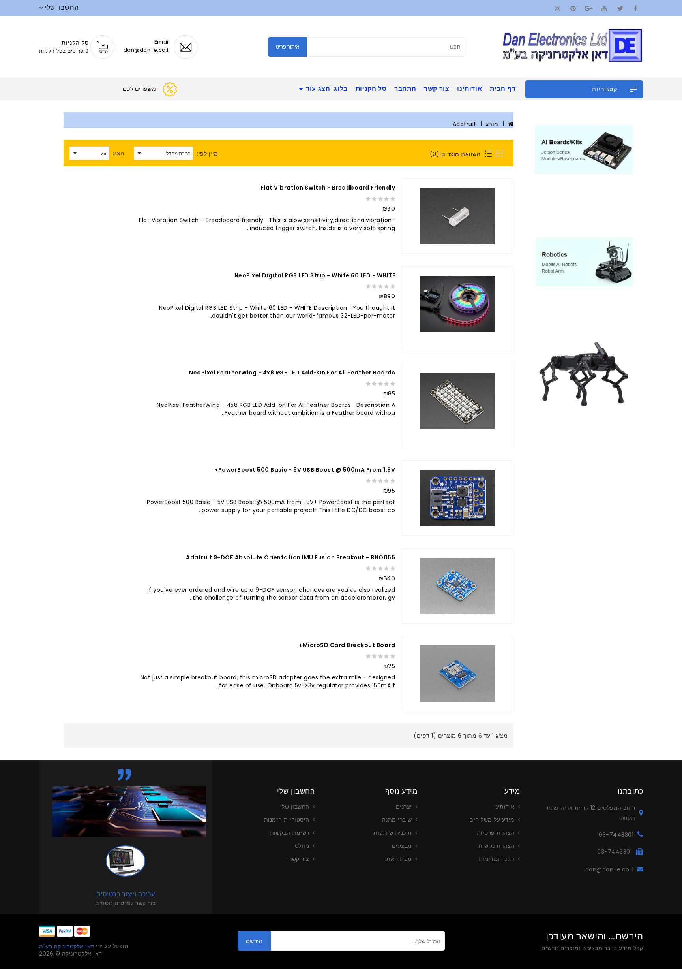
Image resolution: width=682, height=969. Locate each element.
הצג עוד (318, 88)
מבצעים (402, 845)
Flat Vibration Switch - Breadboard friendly (327, 188)
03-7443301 (616, 834)
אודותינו (469, 88)
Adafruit (464, 124)
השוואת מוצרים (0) (455, 154)
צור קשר (436, 88)
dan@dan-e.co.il (609, 869)
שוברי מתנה (397, 819)
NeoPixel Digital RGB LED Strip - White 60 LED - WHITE (314, 275)
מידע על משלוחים (492, 819)
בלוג (340, 88)
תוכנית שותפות (392, 832)
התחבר (405, 88)
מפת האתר (398, 858)
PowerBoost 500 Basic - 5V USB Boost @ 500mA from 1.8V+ (304, 470)
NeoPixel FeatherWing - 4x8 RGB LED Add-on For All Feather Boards (292, 372)
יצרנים (404, 806)
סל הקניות (371, 88)
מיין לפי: (207, 154)
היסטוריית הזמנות (286, 819)
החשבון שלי (294, 806)
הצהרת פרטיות (496, 832)
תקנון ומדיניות (497, 858)
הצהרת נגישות (496, 845)
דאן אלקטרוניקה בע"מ (66, 946)
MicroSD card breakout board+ (347, 645)
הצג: (118, 153)
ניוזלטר (300, 845)
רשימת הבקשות (289, 832)
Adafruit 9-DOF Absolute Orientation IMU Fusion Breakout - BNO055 (290, 557)
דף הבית (502, 88)
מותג (492, 124)
